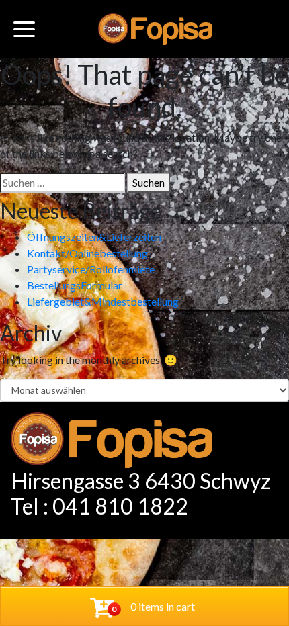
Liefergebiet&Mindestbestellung (103, 301)
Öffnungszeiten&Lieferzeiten (94, 236)
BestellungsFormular (74, 285)
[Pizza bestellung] (155, 29)
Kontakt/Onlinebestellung (87, 253)
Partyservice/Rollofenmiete (91, 269)
